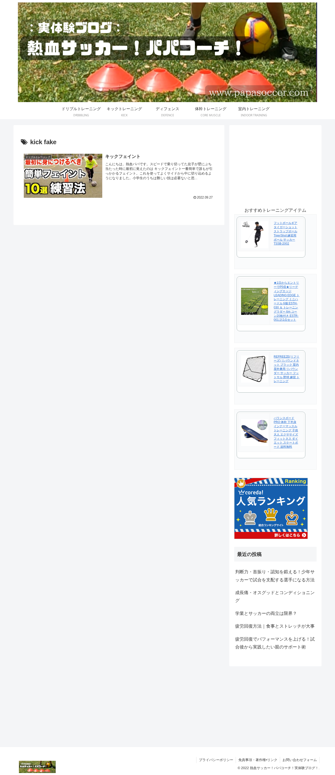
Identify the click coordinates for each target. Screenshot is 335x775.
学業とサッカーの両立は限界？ (266, 613)
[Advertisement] (275, 164)
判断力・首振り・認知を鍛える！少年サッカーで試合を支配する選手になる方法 (275, 575)
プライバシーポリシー (216, 760)
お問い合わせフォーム (300, 760)
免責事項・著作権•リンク (257, 760)
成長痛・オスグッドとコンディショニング (275, 596)
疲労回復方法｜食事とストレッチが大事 (275, 626)
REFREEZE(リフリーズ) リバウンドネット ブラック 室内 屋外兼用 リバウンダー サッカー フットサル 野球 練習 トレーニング (286, 369)
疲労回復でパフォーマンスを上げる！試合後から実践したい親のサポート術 (275, 643)
